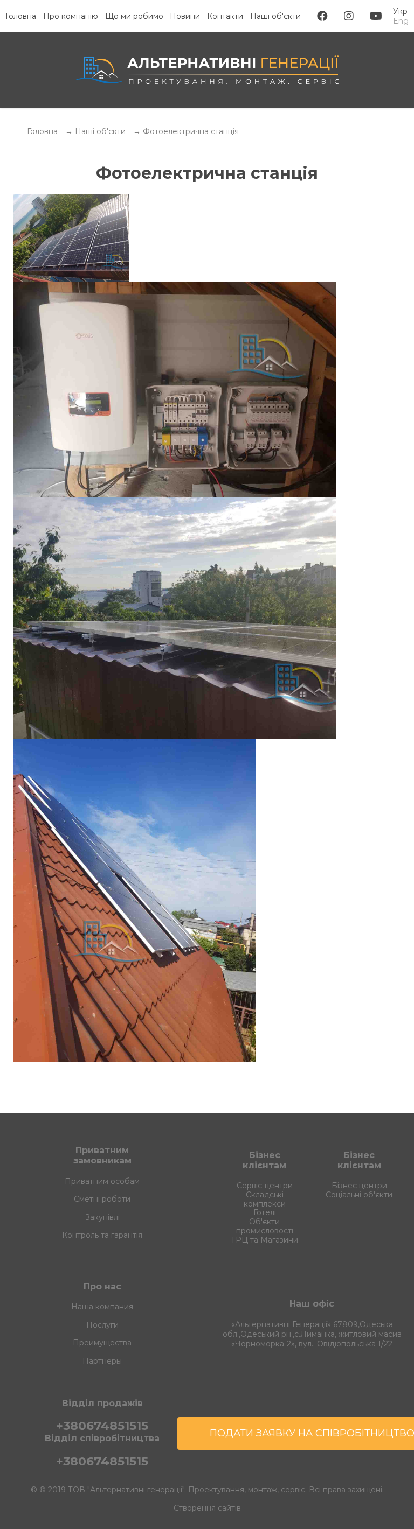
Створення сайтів (207, 1508)
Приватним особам (102, 1181)
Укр (400, 11)
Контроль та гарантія (102, 1235)
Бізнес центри (359, 1185)
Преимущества (102, 1343)
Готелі (264, 1212)
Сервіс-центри (265, 1185)
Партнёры (102, 1361)
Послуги (102, 1325)
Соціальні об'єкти (359, 1195)
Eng (401, 21)
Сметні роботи (102, 1199)
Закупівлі (102, 1217)
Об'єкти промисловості (264, 1226)
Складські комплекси (265, 1199)
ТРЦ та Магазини (264, 1240)
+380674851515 (102, 1426)
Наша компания (102, 1306)
